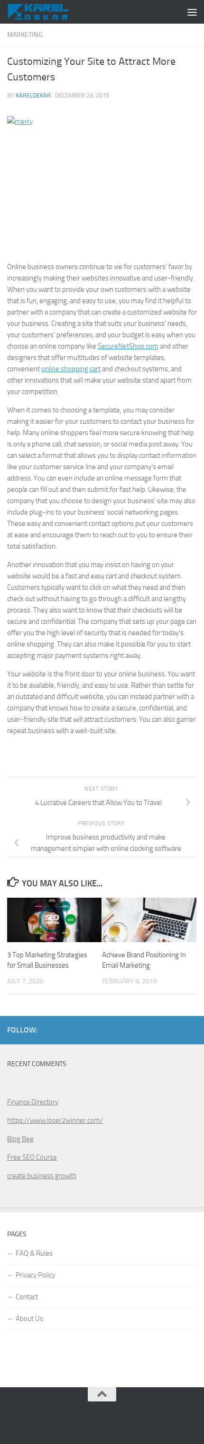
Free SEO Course (32, 1157)
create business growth (41, 1176)
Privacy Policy (35, 1275)
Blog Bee (20, 1139)
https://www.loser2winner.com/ (55, 1120)
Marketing (25, 35)
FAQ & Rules (34, 1253)
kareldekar (33, 95)
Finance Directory (32, 1102)
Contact (27, 1297)
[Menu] (192, 12)
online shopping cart (71, 369)
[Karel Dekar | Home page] (47, 12)
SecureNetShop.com (128, 346)
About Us (29, 1318)
